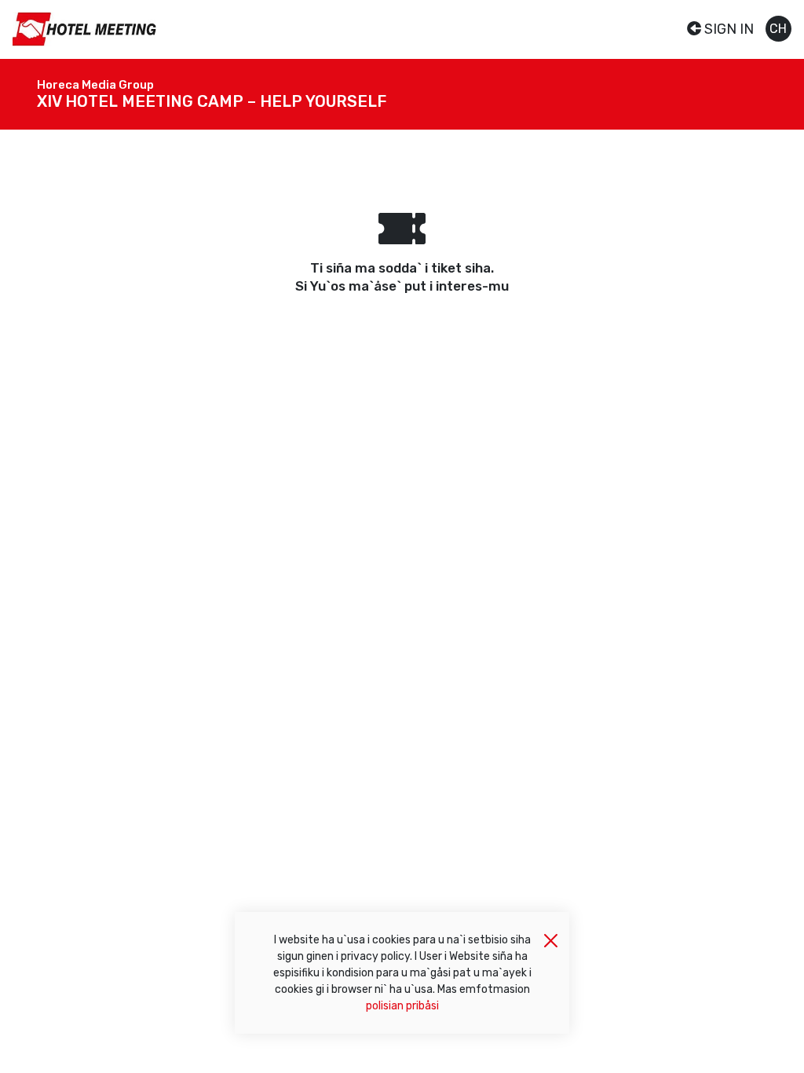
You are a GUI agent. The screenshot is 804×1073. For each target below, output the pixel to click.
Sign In (727, 29)
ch (778, 28)
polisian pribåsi (402, 1006)
